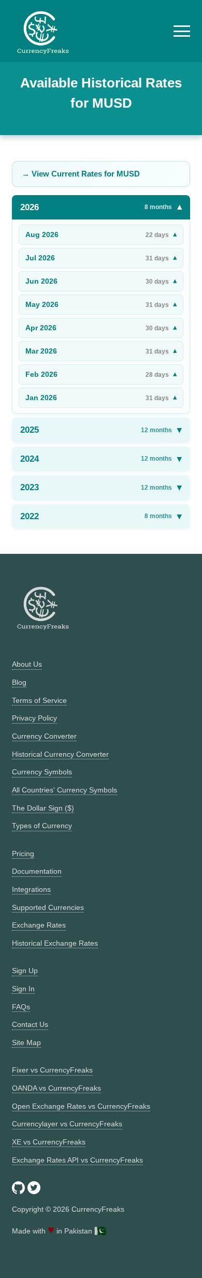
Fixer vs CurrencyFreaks (52, 1070)
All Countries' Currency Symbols (64, 790)
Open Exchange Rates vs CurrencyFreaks (81, 1106)
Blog (19, 682)
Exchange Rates (39, 925)
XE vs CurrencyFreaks (48, 1142)
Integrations (31, 889)
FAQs (21, 1007)
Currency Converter (44, 736)
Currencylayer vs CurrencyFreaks (67, 1124)
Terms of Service (39, 700)
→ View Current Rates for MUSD (81, 173)
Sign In (23, 989)
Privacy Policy (34, 718)
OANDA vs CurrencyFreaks (56, 1088)
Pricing (23, 853)
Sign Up (25, 970)
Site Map (26, 1042)
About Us (27, 664)
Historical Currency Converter (60, 754)
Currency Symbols (42, 772)
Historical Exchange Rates (55, 943)
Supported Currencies (48, 907)
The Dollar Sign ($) (43, 808)
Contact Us (30, 1024)
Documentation (37, 871)
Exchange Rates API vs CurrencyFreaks (77, 1160)
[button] (182, 31)
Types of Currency (42, 825)
